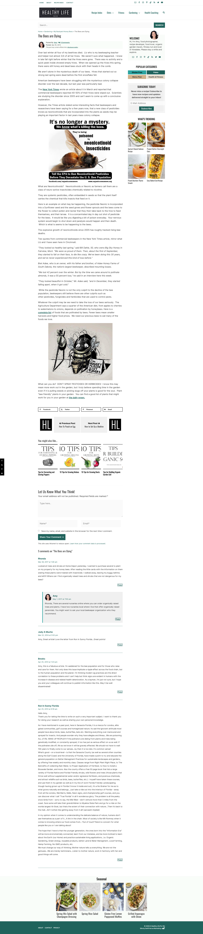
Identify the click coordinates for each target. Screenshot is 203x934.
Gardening (133, 12)
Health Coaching (151, 12)
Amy (55, 42)
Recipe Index (59, 2)
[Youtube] (162, 2)
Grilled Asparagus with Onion (136, 915)
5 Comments (65, 42)
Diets (109, 12)
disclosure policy (72, 47)
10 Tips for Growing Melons (69, 471)
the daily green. (77, 397)
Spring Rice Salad (90, 913)
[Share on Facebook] (2, 461)
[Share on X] (2, 465)
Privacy (56, 928)
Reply (120, 585)
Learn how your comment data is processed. (88, 543)
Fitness (121, 12)
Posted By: (50, 42)
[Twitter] (158, 2)
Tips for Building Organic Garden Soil (111, 473)
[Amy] (42, 44)
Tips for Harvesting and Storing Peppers (46, 473)
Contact (69, 2)
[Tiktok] (150, 2)
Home (41, 2)
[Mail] (135, 2)
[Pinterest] (147, 2)
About (48, 2)
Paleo (155, 72)
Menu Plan (137, 77)
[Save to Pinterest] (2, 469)
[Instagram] (143, 2)
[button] (112, 12)
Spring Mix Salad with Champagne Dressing (66, 915)
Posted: (48, 45)
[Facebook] (139, 2)
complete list (44, 312)
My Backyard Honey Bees (63, 31)
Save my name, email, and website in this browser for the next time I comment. (76, 531)
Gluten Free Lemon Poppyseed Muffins (113, 915)
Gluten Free (137, 72)
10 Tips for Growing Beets (90, 471)
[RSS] (154, 2)
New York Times (51, 89)
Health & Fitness (156, 77)
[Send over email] (2, 473)
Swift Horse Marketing (153, 928)
